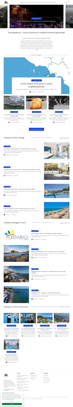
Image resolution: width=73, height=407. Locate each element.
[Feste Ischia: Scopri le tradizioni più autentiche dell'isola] (36, 16)
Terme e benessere (40, 2)
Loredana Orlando (33, 377)
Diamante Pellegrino (33, 375)
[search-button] (65, 2)
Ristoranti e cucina (36, 111)
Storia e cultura (45, 2)
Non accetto (12, 401)
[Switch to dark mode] (68, 2)
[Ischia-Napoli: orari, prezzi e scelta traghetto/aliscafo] (36, 75)
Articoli (18, 373)
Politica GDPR (28, 398)
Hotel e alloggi (27, 2)
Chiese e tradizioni (36, 18)
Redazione (32, 373)
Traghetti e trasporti (52, 2)
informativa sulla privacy (10, 399)
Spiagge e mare (33, 2)
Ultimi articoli (22, 2)
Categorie (46, 373)
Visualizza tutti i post (64, 138)
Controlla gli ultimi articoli (36, 129)
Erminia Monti (32, 378)
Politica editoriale (33, 398)
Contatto (23, 398)
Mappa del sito (40, 398)
